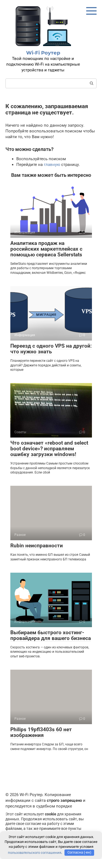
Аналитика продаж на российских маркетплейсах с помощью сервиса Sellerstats (46, 249)
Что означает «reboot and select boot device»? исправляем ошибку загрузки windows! (49, 448)
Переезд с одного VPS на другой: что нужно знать (51, 349)
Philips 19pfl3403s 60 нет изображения (41, 732)
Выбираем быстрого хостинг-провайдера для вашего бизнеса (50, 635)
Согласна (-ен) (79, 852)
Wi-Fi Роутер (43, 53)
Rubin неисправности (36, 545)
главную (52, 164)
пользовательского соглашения (34, 852)
